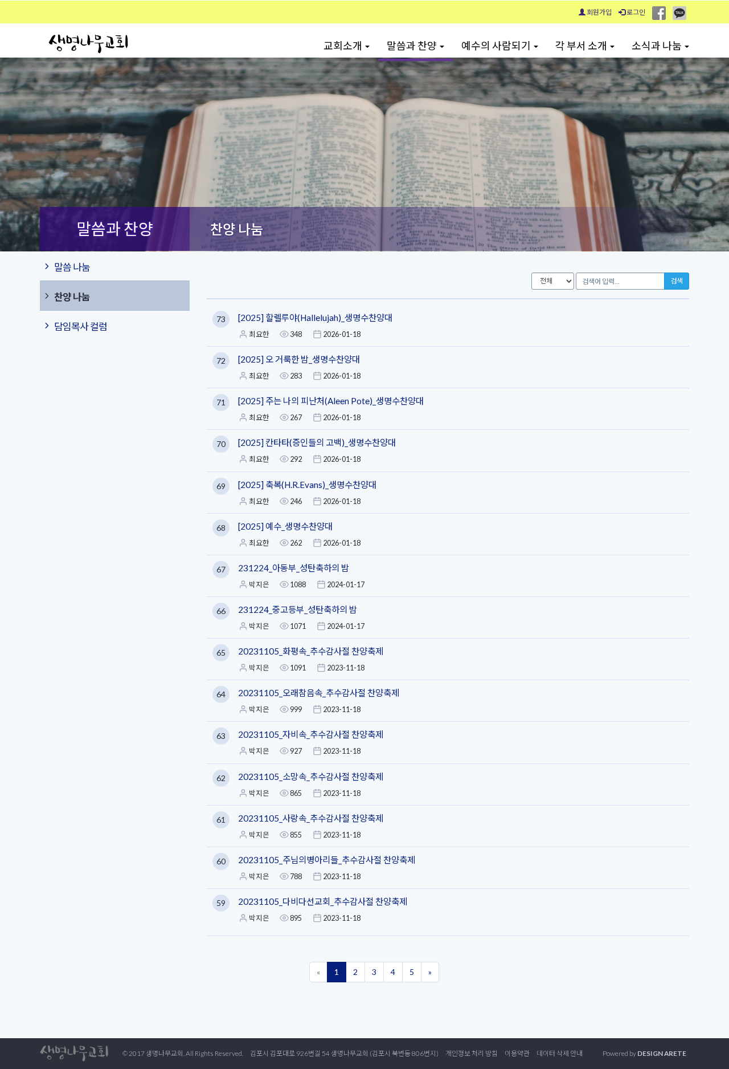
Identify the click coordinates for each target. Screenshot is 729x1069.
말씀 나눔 (72, 267)
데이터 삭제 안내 (559, 1053)
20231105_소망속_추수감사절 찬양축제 (310, 776)
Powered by (644, 1053)
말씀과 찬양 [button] (413, 45)
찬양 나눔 (72, 297)
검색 (676, 281)
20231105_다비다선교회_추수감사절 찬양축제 (322, 901)
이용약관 (517, 1053)
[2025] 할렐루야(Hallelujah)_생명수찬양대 (315, 317)
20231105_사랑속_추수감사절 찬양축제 (310, 818)
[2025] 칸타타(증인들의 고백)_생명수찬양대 (317, 442)
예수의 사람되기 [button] (497, 45)
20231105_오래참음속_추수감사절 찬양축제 (318, 693)
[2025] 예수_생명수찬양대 (285, 526)
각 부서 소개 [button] (582, 45)
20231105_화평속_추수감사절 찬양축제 (310, 651)
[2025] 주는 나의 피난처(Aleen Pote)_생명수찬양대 (331, 401)
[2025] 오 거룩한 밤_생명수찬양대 (299, 359)
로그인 (635, 12)
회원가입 (598, 12)
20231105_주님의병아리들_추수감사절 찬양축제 (326, 860)
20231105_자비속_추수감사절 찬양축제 (310, 734)
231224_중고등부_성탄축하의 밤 (297, 609)
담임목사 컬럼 (80, 326)
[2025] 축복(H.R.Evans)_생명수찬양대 (307, 484)
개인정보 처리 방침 (471, 1053)
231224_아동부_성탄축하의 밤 (293, 568)
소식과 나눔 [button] (657, 45)
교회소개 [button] (343, 45)
